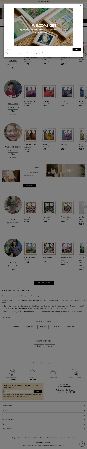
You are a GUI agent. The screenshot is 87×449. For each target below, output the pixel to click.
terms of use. (47, 53)
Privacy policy (35, 53)
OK (76, 50)
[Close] (80, 5)
